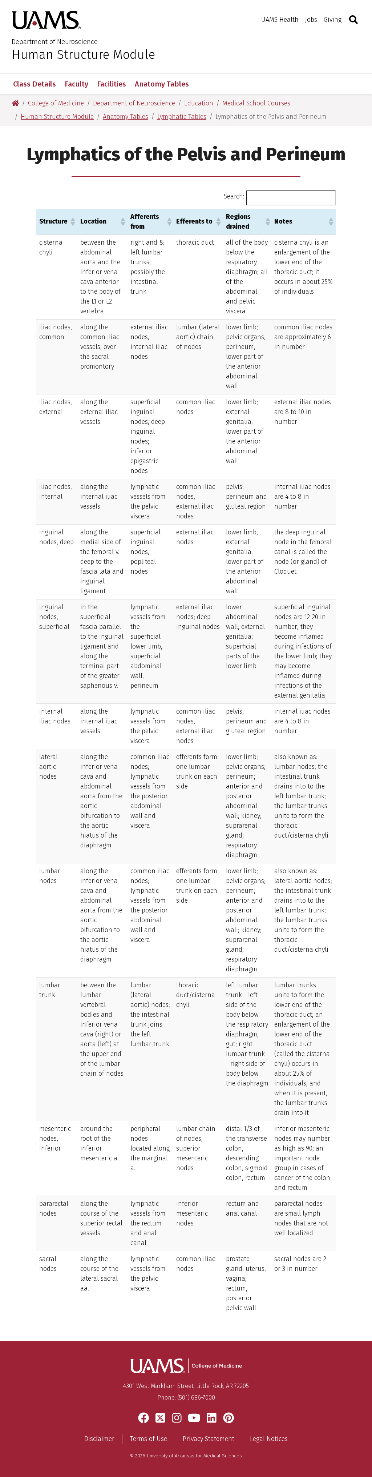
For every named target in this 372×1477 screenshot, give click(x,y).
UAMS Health (280, 20)
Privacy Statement (208, 1439)
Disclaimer (99, 1439)
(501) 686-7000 (196, 1397)
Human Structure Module (83, 54)
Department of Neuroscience (55, 41)
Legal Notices (269, 1439)
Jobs (311, 20)
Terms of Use (148, 1439)
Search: (234, 196)
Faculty (76, 84)
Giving (332, 20)
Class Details (34, 84)
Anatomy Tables (162, 84)
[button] (72, 221)
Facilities (111, 84)
